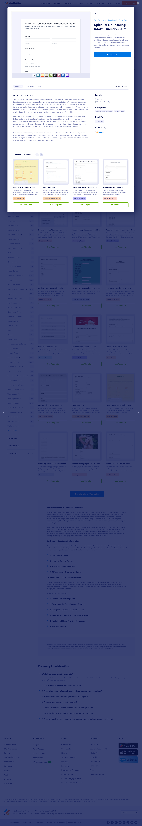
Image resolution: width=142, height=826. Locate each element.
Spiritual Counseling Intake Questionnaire (110, 27)
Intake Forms (120, 111)
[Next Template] (138, 413)
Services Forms (19, 198)
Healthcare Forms (109, 198)
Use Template (112, 55)
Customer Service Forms (52, 198)
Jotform (102, 132)
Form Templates (100, 20)
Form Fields (30, 86)
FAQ (39, 86)
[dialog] (71, 413)
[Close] (138, 3)
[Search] (96, 14)
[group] (26, 184)
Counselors (100, 121)
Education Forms (79, 198)
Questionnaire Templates (117, 20)
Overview (18, 86)
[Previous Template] (3, 413)
